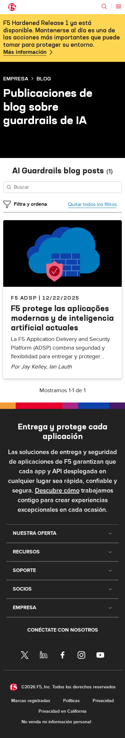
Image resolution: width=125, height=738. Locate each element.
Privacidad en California (62, 711)
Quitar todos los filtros (92, 204)
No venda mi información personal (56, 722)
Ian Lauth (60, 366)
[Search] (104, 6)
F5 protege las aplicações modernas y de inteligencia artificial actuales (62, 317)
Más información (24, 52)
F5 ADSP (24, 297)
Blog (44, 78)
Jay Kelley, (35, 366)
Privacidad (103, 700)
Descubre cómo (57, 490)
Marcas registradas (30, 700)
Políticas (71, 700)
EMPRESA (15, 78)
